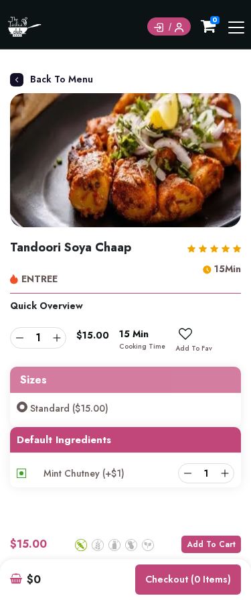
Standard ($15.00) (69, 408)
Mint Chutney (84, 473)
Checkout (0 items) (188, 579)
